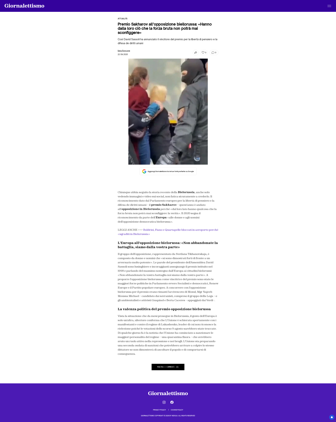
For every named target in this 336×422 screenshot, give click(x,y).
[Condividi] (195, 52)
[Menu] (329, 6)
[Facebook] (172, 402)
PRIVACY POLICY (159, 410)
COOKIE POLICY (177, 410)
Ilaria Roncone (124, 51)
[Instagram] (164, 402)
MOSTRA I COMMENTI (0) (168, 367)
